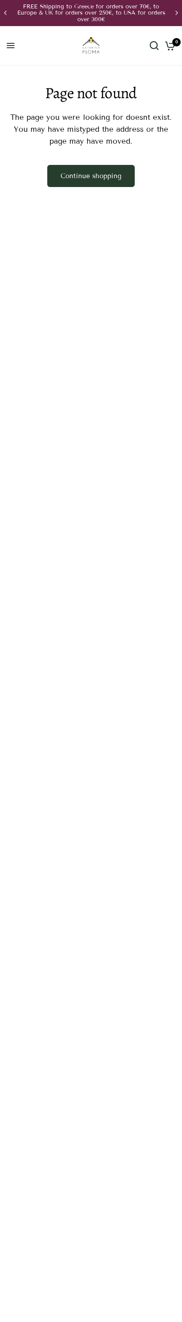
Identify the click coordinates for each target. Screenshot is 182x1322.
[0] (168, 45)
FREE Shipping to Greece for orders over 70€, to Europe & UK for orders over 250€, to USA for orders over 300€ (91, 13)
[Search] (154, 45)
